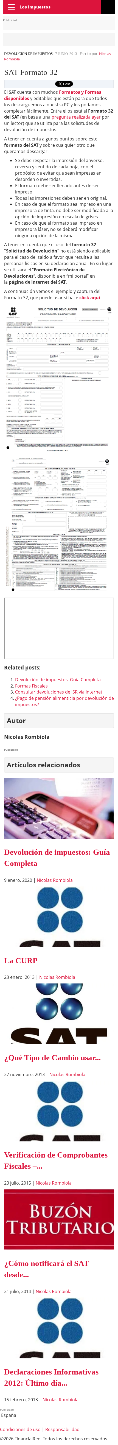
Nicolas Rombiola (55, 880)
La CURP (21, 960)
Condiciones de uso (20, 1429)
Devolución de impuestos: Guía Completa (58, 680)
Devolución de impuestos (28, 54)
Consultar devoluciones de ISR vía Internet (58, 692)
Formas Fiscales (31, 686)
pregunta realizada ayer (76, 117)
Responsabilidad (62, 1429)
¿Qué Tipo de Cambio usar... (52, 1057)
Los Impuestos (34, 7)
